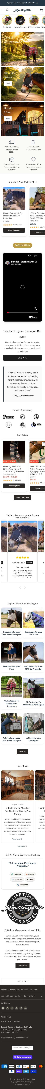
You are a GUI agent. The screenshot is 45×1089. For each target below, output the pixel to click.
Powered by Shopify (22, 1084)
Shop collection (22, 497)
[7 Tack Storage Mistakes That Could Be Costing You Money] (17, 785)
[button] (20, 587)
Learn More (22, 965)
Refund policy (30, 1079)
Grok (31, 879)
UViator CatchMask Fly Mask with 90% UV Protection (12, 215)
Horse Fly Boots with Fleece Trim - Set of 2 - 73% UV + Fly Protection (13, 469)
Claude (31, 874)
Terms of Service (16, 1079)
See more (21, 846)
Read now (16, 839)
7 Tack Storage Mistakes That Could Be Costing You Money (17, 811)
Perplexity (18, 879)
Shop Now (22, 358)
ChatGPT (17, 874)
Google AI (24, 885)
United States (21, 1048)
